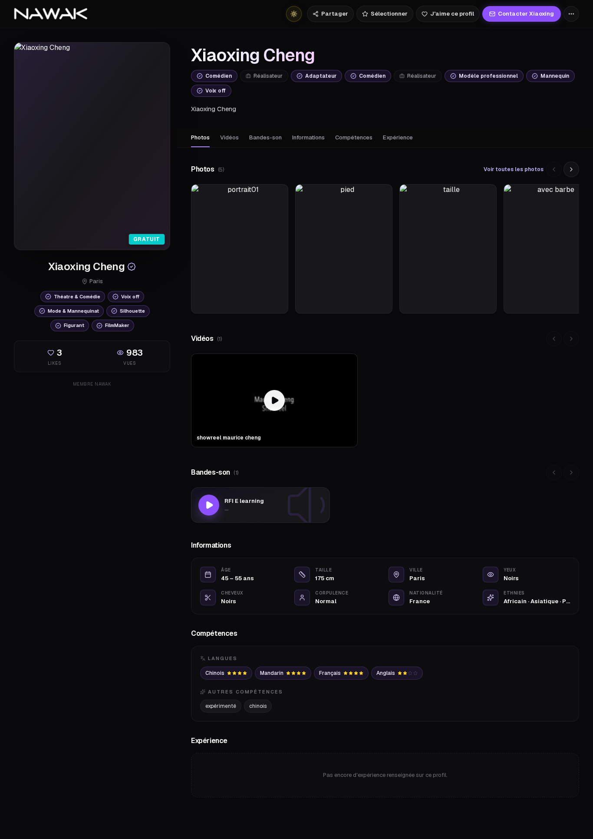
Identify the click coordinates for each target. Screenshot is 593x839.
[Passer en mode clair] (294, 14)
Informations (308, 137)
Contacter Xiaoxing (526, 13)
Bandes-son (265, 137)
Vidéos (229, 137)
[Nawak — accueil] (50, 14)
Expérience (398, 137)
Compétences (353, 137)
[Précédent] (554, 169)
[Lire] (208, 505)
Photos (200, 137)
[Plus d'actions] (571, 14)
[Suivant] (571, 169)
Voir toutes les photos (514, 169)
